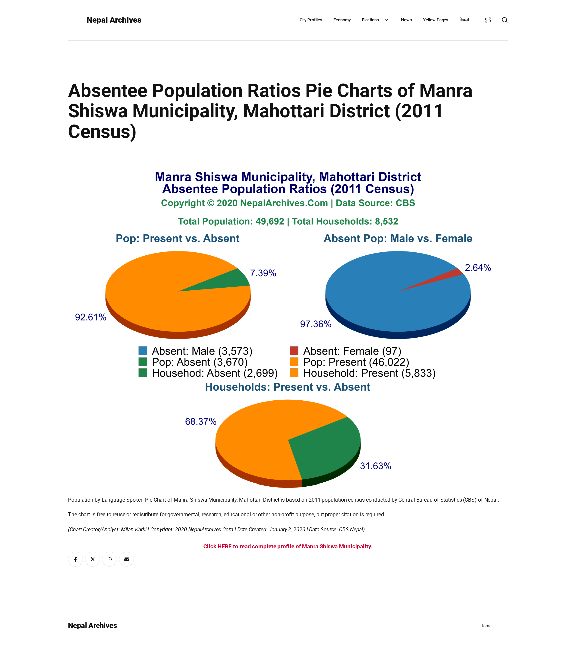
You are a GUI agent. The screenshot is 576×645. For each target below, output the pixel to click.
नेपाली (464, 19)
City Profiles (311, 19)
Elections (370, 19)
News (406, 19)
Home (485, 626)
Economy (341, 19)
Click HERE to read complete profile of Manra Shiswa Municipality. (288, 546)
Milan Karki (134, 529)
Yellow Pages (435, 19)
